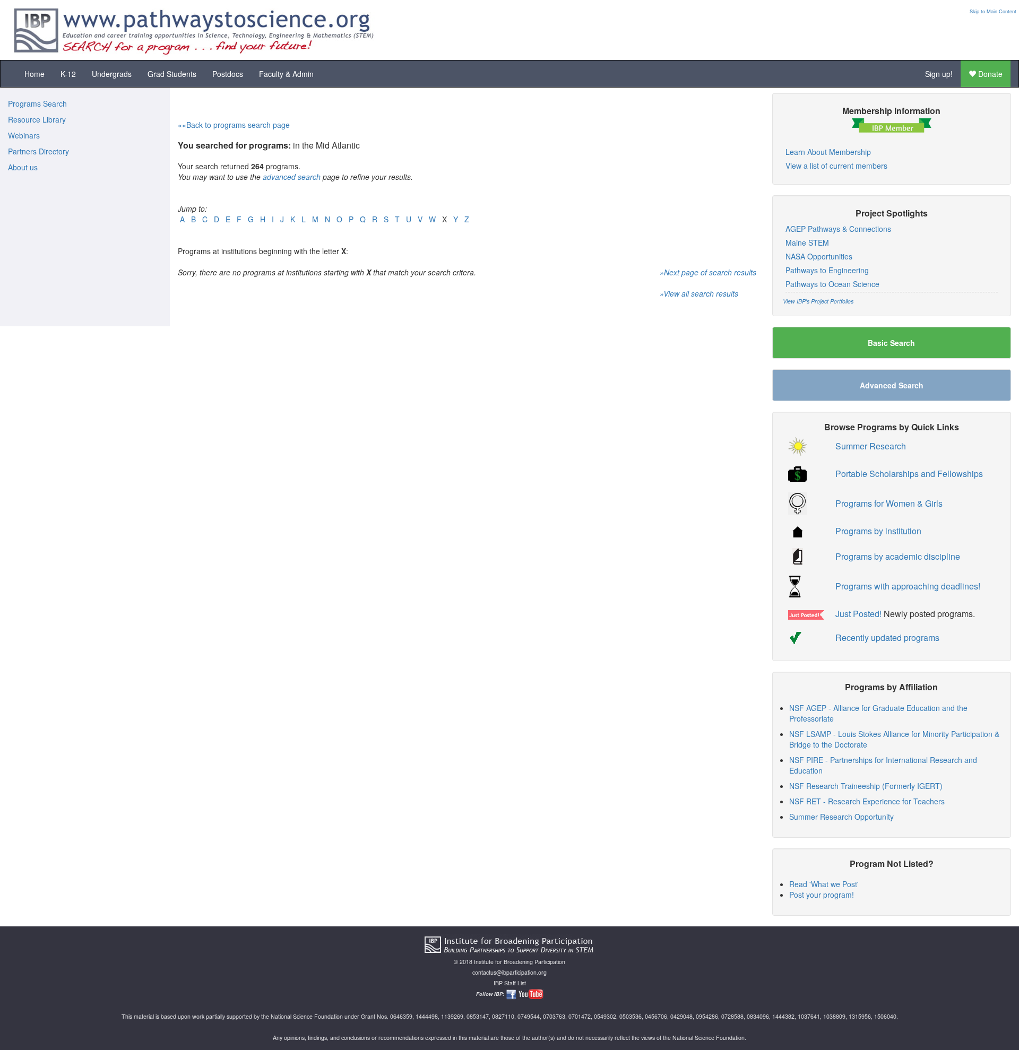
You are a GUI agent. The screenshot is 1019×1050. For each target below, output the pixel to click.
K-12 (68, 73)
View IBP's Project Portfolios (818, 301)
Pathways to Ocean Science (832, 284)
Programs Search (37, 103)
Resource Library (37, 119)
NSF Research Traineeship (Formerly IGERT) (866, 785)
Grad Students (172, 73)
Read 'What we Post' (824, 884)
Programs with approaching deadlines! (907, 586)
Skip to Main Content (993, 11)
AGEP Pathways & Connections (838, 228)
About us (23, 167)
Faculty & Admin (286, 73)
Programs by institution (878, 531)
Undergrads (112, 73)
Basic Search (891, 342)
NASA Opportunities (818, 256)
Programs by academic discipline (897, 556)
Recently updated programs (887, 637)
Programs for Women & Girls (889, 503)
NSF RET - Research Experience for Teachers (867, 801)
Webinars (24, 135)
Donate (989, 73)
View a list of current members (836, 165)
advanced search (292, 176)
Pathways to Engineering (827, 270)
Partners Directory (38, 151)
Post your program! (821, 894)
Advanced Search (891, 385)
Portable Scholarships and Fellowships (909, 473)
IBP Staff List (510, 983)
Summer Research (870, 446)
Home (34, 73)
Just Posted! (858, 614)
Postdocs (227, 73)
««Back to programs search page (234, 124)
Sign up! (939, 73)
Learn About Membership (828, 151)
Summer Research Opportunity (841, 816)
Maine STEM (807, 242)
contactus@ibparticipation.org (509, 972)
